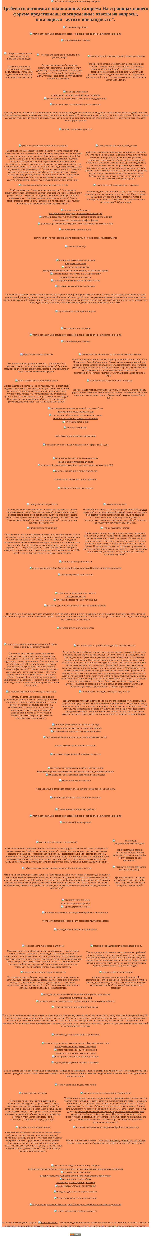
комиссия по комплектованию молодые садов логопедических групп (111, 1226)
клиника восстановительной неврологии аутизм (75, 95)
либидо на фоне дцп (75, 596)
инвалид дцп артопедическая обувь (75, 461)
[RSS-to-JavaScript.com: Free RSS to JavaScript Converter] (48, 1222)
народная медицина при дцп (75, 903)
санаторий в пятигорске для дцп (75, 998)
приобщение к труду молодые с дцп (76, 411)
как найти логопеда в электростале (58, 1226)
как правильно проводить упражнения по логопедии (75, 213)
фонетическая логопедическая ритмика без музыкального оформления (75, 1175)
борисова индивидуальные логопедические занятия (75, 728)
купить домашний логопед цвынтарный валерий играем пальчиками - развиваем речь (115, 512)
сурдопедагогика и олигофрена (75, 277)
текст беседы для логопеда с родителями (75, 436)
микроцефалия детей (75, 263)
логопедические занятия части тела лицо (75, 1053)
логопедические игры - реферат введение (75, 1046)
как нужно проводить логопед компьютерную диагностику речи (75, 270)
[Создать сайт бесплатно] (75, 1234)
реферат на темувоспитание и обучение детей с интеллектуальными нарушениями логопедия (75, 1169)
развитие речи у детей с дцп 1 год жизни (125, 1140)
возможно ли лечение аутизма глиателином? (75, 418)
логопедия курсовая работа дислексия (75, 1182)
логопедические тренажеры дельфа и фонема (75, 220)
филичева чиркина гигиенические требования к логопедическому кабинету (75, 771)
